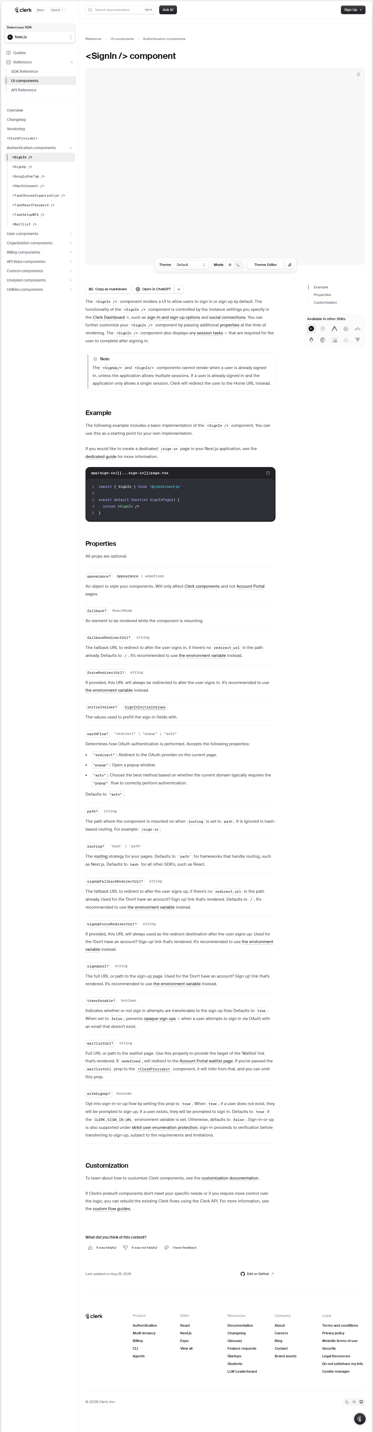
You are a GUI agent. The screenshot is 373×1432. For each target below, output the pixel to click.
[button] (212, 333)
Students (234, 1364)
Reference (22, 62)
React (185, 1325)
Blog (278, 1341)
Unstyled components (26, 280)
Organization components (29, 243)
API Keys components (26, 261)
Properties (322, 295)
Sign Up (350, 10)
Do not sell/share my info (342, 1364)
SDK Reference (24, 71)
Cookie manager (336, 1371)
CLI (135, 1348)
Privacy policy (333, 1333)
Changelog (16, 119)
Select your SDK (19, 27)
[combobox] (36, 37)
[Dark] (347, 1402)
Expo (184, 1341)
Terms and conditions (340, 1325)
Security (329, 1348)
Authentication (145, 1325)
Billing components (23, 252)
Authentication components (31, 148)
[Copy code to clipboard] (268, 473)
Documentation (240, 1325)
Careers (281, 1333)
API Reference (23, 90)
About (280, 1325)
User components (22, 233)
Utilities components (25, 289)
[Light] (354, 1402)
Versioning (16, 129)
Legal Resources (336, 1356)
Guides (19, 53)
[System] (361, 1402)
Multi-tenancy (144, 1333)
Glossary (234, 1341)
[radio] (230, 265)
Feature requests (241, 1348)
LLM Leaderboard (242, 1371)
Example (321, 287)
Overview (15, 110)
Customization (325, 302)
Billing (138, 1341)
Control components (25, 271)
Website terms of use (340, 1341)
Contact (281, 1348)
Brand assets (286, 1356)
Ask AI (168, 10)
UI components (24, 81)
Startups (234, 1356)
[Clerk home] (93, 1316)
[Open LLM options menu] (178, 289)
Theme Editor (265, 265)
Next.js (186, 1333)
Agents (139, 1356)
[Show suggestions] (70, 37)
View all (186, 1348)
